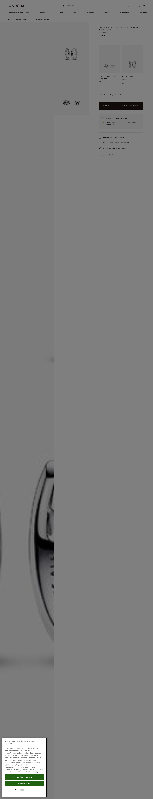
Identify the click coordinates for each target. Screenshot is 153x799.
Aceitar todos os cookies (24, 777)
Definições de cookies (24, 790)
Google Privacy (31, 772)
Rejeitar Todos (24, 783)
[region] (24, 767)
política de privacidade (14, 772)
